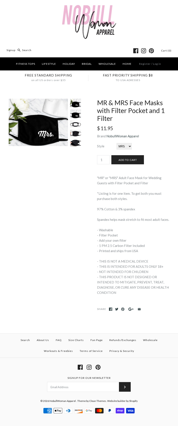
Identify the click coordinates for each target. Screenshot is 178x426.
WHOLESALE (107, 63)
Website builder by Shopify (122, 401)
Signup (11, 50)
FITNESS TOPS (25, 63)
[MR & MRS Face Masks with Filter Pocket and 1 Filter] (38, 101)
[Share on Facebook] (110, 309)
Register (145, 63)
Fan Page (97, 340)
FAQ (59, 340)
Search (25, 340)
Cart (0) (166, 50)
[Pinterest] (151, 50)
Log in (157, 63)
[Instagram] (143, 50)
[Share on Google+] (131, 309)
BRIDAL (87, 63)
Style (100, 146)
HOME (127, 63)
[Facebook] (135, 50)
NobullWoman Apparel (122, 136)
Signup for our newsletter (89, 377)
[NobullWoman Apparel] (89, 7)
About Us (43, 340)
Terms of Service (91, 351)
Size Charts (76, 340)
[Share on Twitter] (116, 309)
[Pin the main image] (122, 309)
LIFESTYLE (49, 63)
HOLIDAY (69, 63)
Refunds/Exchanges (122, 340)
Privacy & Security (121, 351)
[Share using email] (139, 309)
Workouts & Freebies (58, 351)
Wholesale (150, 340)
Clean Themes (97, 401)
